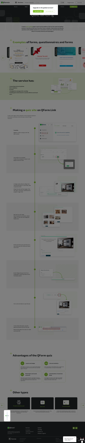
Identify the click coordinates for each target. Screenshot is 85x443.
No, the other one (49, 11)
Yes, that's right (38, 11)
